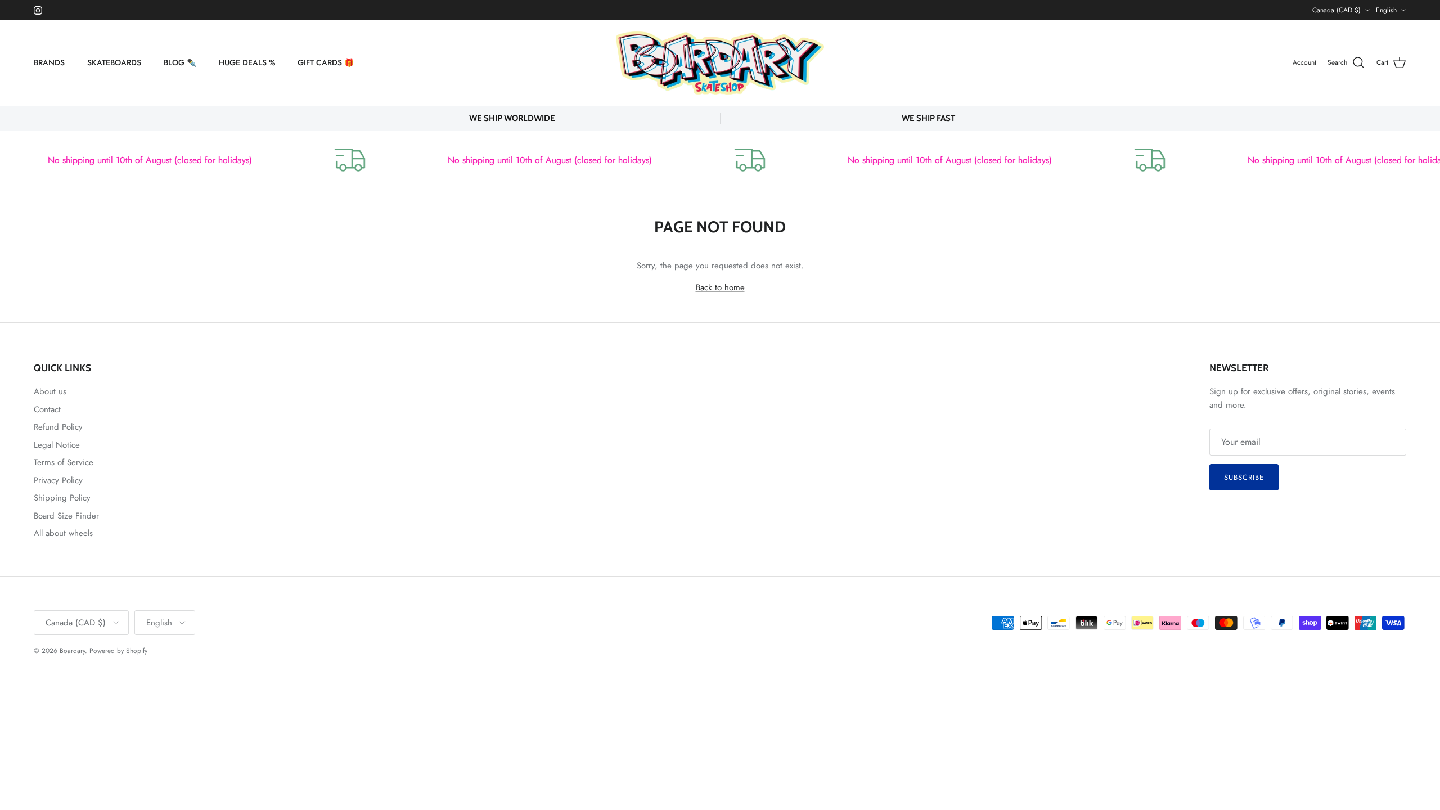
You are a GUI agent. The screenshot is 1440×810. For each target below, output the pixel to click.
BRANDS (49, 62)
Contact (47, 409)
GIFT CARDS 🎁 (326, 62)
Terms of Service (63, 462)
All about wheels (63, 533)
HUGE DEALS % (247, 62)
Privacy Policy (58, 480)
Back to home (720, 287)
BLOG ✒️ (180, 62)
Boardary (72, 651)
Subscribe (1244, 477)
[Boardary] (720, 63)
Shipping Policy (62, 498)
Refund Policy (58, 427)
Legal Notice (57, 445)
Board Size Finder (66, 516)
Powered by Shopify (118, 651)
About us (50, 391)
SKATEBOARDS (114, 62)
